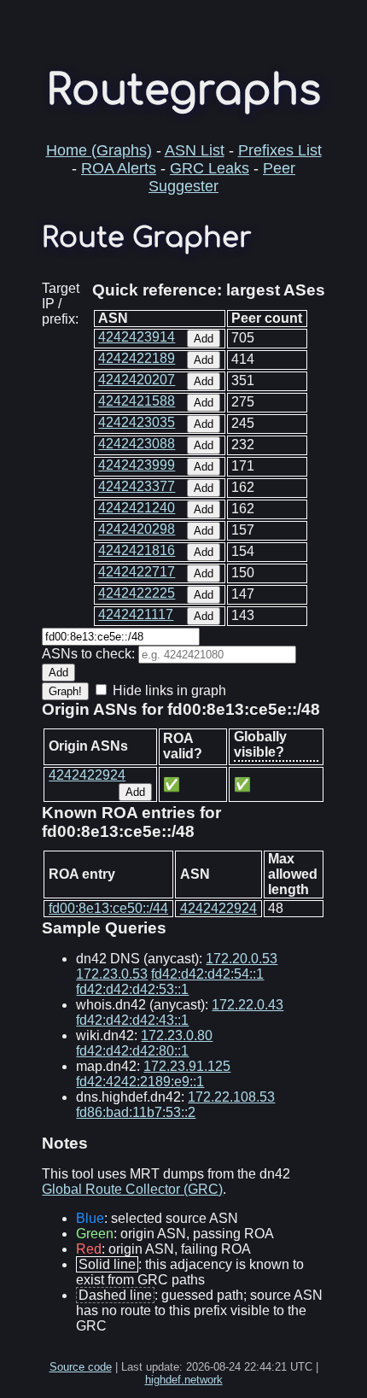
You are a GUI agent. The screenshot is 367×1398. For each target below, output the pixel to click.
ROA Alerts (118, 168)
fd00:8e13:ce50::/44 (108, 908)
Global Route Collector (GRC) (132, 1189)
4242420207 (136, 379)
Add (203, 338)
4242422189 (136, 358)
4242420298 (136, 529)
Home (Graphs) (99, 150)
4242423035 (136, 422)
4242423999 (136, 465)
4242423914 (136, 337)
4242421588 (136, 401)
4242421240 (136, 507)
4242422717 (136, 571)
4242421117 (135, 614)
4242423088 (136, 443)
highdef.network (184, 1379)
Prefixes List (280, 150)
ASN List (194, 150)
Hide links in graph (169, 690)
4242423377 (136, 486)
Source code (81, 1366)
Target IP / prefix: (60, 303)
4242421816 (136, 550)
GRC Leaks (209, 168)
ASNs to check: (88, 653)
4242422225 (136, 593)
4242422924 (87, 775)
